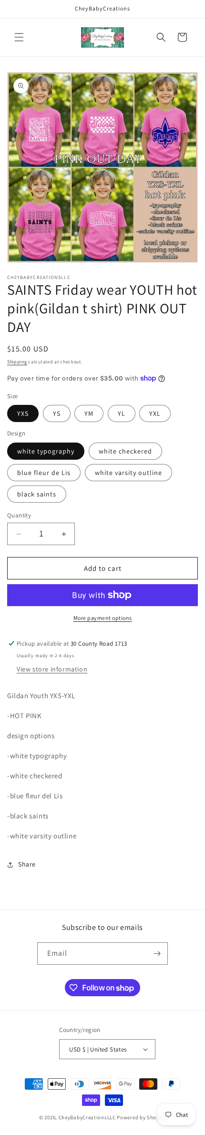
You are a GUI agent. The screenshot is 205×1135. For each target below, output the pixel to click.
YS (57, 413)
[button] (19, 37)
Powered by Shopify (141, 1117)
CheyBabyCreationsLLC (87, 1117)
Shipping (17, 362)
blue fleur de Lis (44, 472)
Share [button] (27, 864)
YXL (155, 413)
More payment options (102, 617)
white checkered (125, 451)
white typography (45, 451)
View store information (52, 669)
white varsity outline (128, 472)
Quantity (19, 515)
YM (88, 413)
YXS (23, 413)
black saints (36, 494)
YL (121, 413)
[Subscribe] (156, 953)
